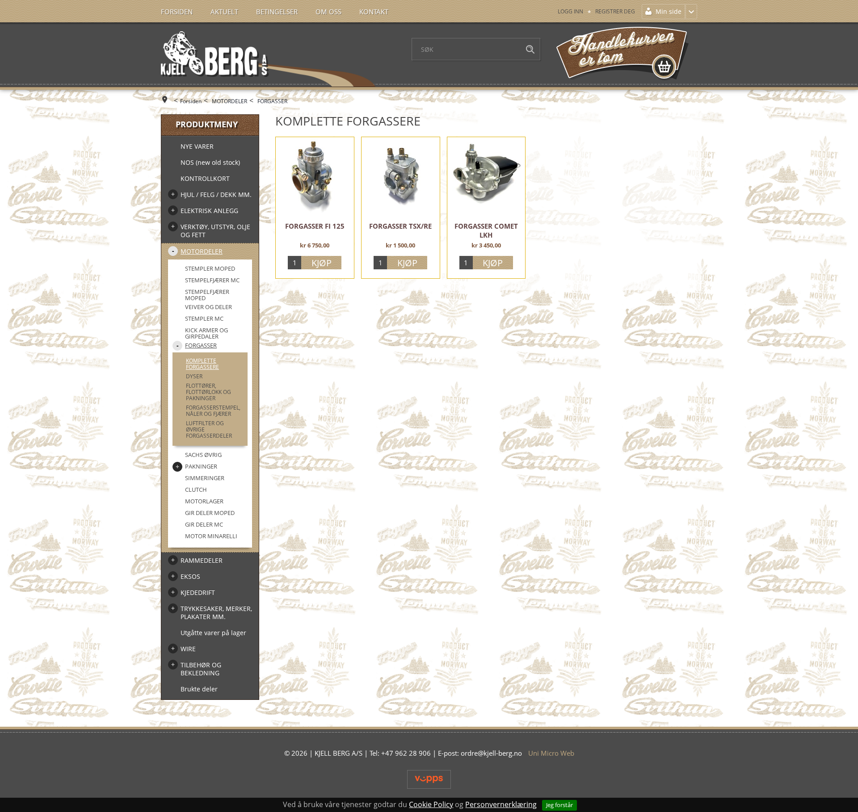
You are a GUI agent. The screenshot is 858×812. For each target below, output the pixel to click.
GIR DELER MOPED (210, 513)
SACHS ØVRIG (203, 455)
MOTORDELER (229, 101)
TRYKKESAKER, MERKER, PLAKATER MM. (216, 612)
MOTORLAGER (204, 501)
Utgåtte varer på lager (213, 632)
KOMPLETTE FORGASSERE (202, 364)
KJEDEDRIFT (198, 592)
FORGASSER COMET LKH (486, 230)
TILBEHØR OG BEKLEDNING (201, 669)
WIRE (188, 649)
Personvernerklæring (501, 804)
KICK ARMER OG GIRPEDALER (206, 333)
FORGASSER (272, 101)
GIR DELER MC (204, 524)
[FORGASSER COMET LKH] (486, 176)
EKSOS (190, 576)
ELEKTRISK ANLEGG (209, 210)
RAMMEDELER (202, 560)
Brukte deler (199, 689)
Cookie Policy (431, 804)
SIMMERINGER (204, 478)
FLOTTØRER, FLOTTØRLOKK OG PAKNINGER (208, 392)
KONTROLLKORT (205, 178)
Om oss (328, 11)
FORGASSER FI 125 (315, 226)
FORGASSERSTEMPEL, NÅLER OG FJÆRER (213, 411)
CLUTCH (196, 490)
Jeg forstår (559, 805)
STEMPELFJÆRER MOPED (207, 295)
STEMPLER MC (204, 318)
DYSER (194, 376)
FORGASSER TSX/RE (400, 226)
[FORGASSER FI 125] (315, 176)
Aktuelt (224, 11)
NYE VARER (197, 146)
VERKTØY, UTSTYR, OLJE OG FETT (215, 230)
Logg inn (570, 11)
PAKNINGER (201, 466)
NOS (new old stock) (210, 162)
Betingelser (277, 11)
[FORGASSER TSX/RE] (401, 176)
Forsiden (177, 11)
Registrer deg (615, 11)
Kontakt (373, 11)
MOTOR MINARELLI (211, 536)
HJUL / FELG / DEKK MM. (216, 194)
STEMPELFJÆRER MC (212, 280)
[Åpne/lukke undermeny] (173, 194)
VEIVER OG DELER (208, 307)
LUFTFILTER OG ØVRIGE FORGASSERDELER (209, 429)
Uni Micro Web (551, 753)
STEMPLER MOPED (210, 268)
